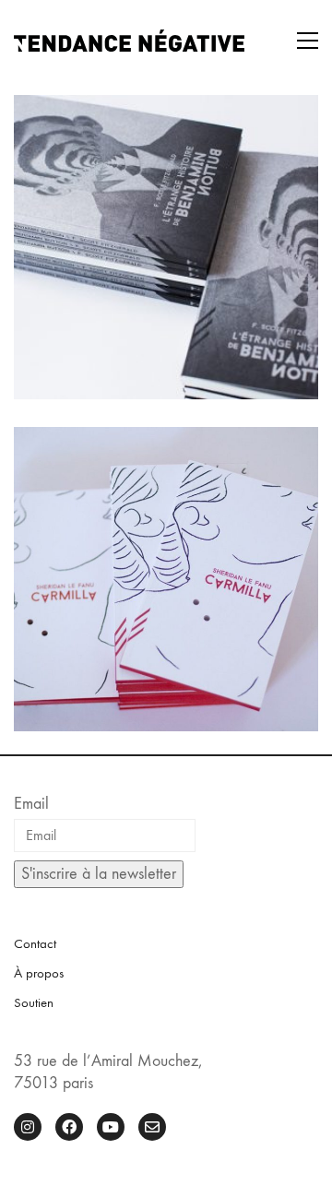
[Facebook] (69, 1127)
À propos (39, 973)
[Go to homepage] (129, 41)
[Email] (152, 1127)
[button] (307, 40)
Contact (35, 943)
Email (31, 803)
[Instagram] (28, 1127)
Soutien (33, 1002)
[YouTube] (111, 1127)
